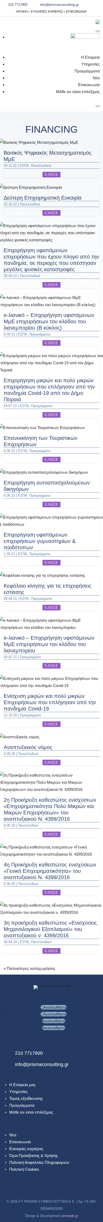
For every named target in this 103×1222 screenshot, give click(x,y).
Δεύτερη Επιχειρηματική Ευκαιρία (43, 198)
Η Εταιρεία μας (22, 1084)
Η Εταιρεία (90, 57)
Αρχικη (22, 11)
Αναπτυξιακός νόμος (28, 747)
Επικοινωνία (76, 11)
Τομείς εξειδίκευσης (26, 1098)
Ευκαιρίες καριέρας (47, 11)
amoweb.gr (69, 1216)
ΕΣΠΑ (24, 166)
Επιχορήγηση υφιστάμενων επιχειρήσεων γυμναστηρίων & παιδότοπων (40, 541)
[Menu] (98, 31)
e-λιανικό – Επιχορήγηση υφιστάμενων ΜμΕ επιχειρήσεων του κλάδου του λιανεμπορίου (49, 644)
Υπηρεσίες (90, 64)
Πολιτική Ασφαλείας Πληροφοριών (39, 1162)
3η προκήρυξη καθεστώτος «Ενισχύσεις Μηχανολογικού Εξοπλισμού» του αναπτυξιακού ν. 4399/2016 (50, 929)
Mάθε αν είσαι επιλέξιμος (78, 91)
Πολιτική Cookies (24, 1169)
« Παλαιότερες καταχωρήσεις (29, 968)
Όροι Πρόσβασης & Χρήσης (33, 1155)
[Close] (98, 106)
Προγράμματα (87, 71)
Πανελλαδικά (41, 166)
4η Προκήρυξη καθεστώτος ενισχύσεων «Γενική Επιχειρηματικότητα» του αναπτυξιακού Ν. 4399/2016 (50, 871)
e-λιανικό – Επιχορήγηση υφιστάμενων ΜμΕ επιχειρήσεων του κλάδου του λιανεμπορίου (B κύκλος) (49, 321)
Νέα (96, 78)
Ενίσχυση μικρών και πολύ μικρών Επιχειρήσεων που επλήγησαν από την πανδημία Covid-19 (50, 702)
